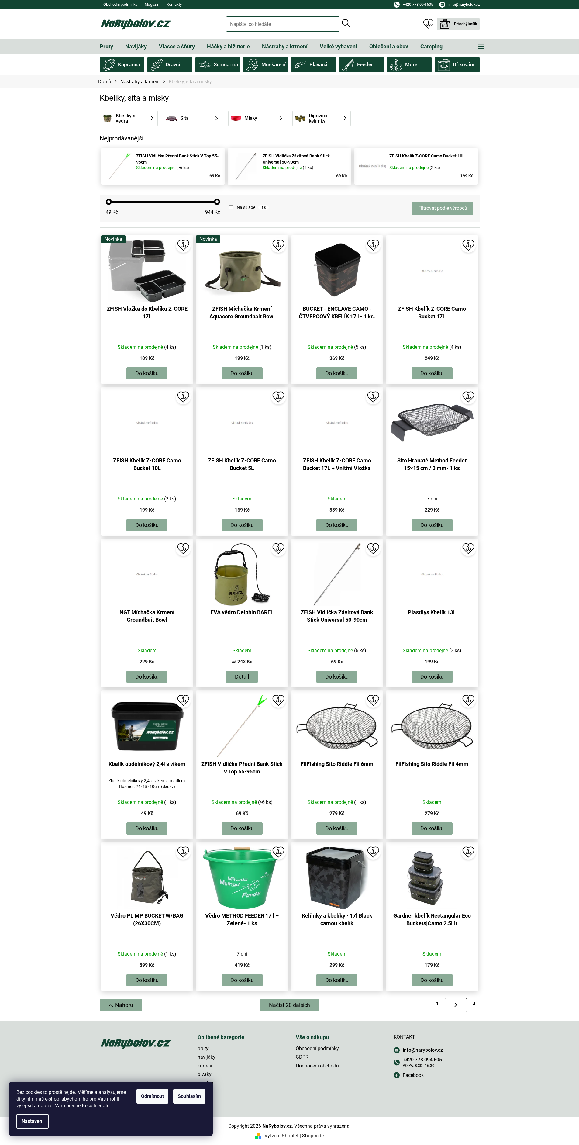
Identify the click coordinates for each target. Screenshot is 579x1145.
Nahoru (124, 1005)
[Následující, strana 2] (456, 1005)
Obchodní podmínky (120, 4)
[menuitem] (106, 46)
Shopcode (313, 1136)
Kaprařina (129, 64)
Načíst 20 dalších (289, 1005)
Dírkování (463, 64)
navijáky (206, 1057)
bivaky (205, 1074)
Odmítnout (152, 1096)
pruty (203, 1048)
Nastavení (32, 1121)
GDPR (302, 1057)
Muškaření (273, 64)
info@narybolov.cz (423, 1050)
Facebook (413, 1075)
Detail (242, 676)
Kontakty (174, 4)
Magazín (152, 4)
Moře (411, 64)
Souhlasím (189, 1096)
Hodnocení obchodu (317, 1066)
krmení (205, 1066)
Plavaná (318, 64)
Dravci (173, 64)
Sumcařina (226, 64)
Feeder (365, 64)
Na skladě (251, 207)
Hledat (346, 23)
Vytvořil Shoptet (281, 1136)
